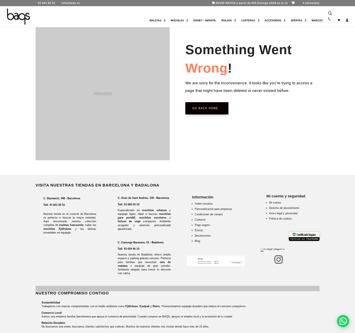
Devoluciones (203, 235)
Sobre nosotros (204, 203)
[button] (343, 321)
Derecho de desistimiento (284, 207)
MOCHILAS (177, 20)
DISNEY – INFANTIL (204, 20)
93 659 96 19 (131, 248)
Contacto (200, 219)
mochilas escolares (152, 217)
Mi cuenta (275, 202)
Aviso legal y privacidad (283, 213)
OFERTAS (296, 20)
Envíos (199, 230)
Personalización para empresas (213, 209)
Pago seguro (202, 225)
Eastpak (144, 306)
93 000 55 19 (131, 204)
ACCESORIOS (273, 20)
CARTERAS (248, 20)
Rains (156, 306)
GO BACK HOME (205, 108)
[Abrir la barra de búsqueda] (330, 13)
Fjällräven (131, 306)
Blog (197, 241)
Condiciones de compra (209, 214)
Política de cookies (280, 218)
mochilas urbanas (154, 210)
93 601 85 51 (57, 204)
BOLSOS (226, 20)
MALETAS (155, 20)
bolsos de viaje (129, 221)
